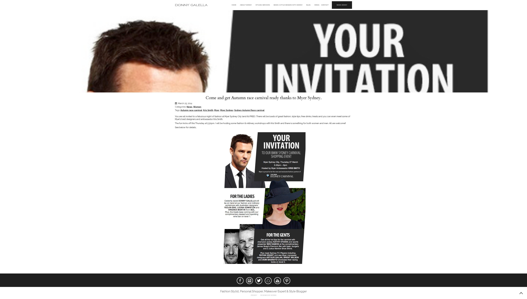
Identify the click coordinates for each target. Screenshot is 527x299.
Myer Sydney (226, 110)
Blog (308, 5)
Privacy (254, 295)
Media (316, 5)
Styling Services (263, 5)
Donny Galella (191, 5)
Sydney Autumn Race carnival (249, 110)
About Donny (246, 5)
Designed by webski (268, 295)
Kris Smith (208, 110)
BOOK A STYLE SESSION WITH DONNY (288, 5)
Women (197, 107)
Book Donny (342, 5)
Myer (216, 110)
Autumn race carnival (191, 110)
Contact (325, 5)
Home (234, 5)
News (189, 107)
